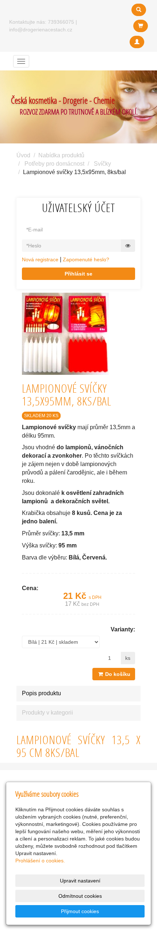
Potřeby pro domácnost (54, 164)
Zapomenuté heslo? (86, 259)
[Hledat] (138, 10)
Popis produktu (41, 693)
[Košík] (140, 26)
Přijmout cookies (80, 911)
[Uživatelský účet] (137, 42)
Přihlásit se (78, 274)
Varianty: (123, 629)
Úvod (23, 155)
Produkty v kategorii (47, 712)
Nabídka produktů (61, 155)
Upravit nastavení (80, 881)
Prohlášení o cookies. (40, 860)
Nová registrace (40, 259)
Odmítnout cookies (80, 896)
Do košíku (117, 674)
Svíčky (102, 164)
